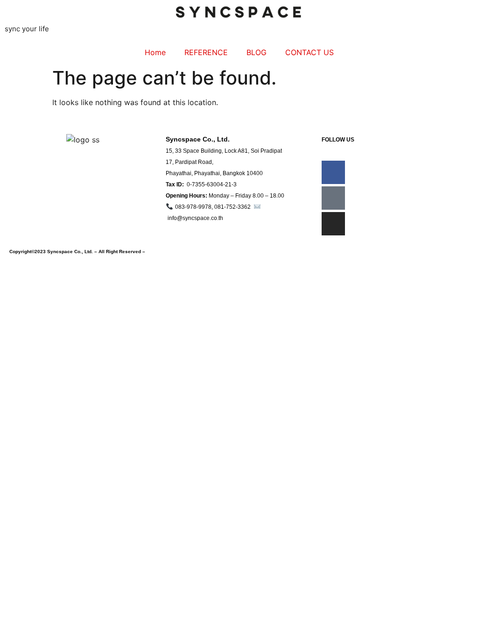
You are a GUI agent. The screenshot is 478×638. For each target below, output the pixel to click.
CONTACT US (309, 52)
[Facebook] (333, 172)
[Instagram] (333, 223)
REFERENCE (206, 52)
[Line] (333, 198)
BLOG (256, 52)
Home (155, 52)
